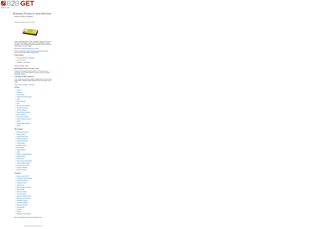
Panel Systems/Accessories (24, 118)
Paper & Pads (20, 158)
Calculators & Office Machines (24, 178)
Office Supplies (24, 84)
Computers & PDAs (22, 182)
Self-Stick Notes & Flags (23, 165)
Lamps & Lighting (21, 114)
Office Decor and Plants (23, 116)
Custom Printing (21, 143)
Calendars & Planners (22, 138)
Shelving (19, 121)
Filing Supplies (20, 147)
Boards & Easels (21, 134)
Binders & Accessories (22, 132)
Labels (18, 151)
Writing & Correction (22, 169)
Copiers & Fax (20, 185)
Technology (31, 84)
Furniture (16, 84)
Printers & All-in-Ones (22, 205)
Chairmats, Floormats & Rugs (24, 96)
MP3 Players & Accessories (24, 198)
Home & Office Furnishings (23, 112)
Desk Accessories (21, 101)
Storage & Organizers (22, 167)
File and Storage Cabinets (23, 105)
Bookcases (19, 92)
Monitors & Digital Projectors (24, 196)
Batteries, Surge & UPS (23, 176)
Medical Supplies (21, 156)
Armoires (19, 90)
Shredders (19, 209)
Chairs (18, 99)
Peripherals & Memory (22, 202)
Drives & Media (20, 189)
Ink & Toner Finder (21, 193)
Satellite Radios (21, 207)
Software (19, 211)
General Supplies (21, 149)
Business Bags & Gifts (22, 136)
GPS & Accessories (22, 191)
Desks (18, 103)
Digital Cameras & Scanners (24, 187)
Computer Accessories (22, 180)
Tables (18, 125)
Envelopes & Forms (22, 145)
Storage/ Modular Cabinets (23, 123)
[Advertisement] (5, 28)
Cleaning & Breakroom (22, 140)
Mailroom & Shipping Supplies (24, 154)
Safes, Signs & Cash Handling (24, 160)
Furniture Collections (22, 110)
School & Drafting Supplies (23, 163)
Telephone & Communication (24, 213)
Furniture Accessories (22, 107)
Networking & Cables (22, 200)
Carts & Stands (20, 94)
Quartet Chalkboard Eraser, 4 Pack (30, 48)
